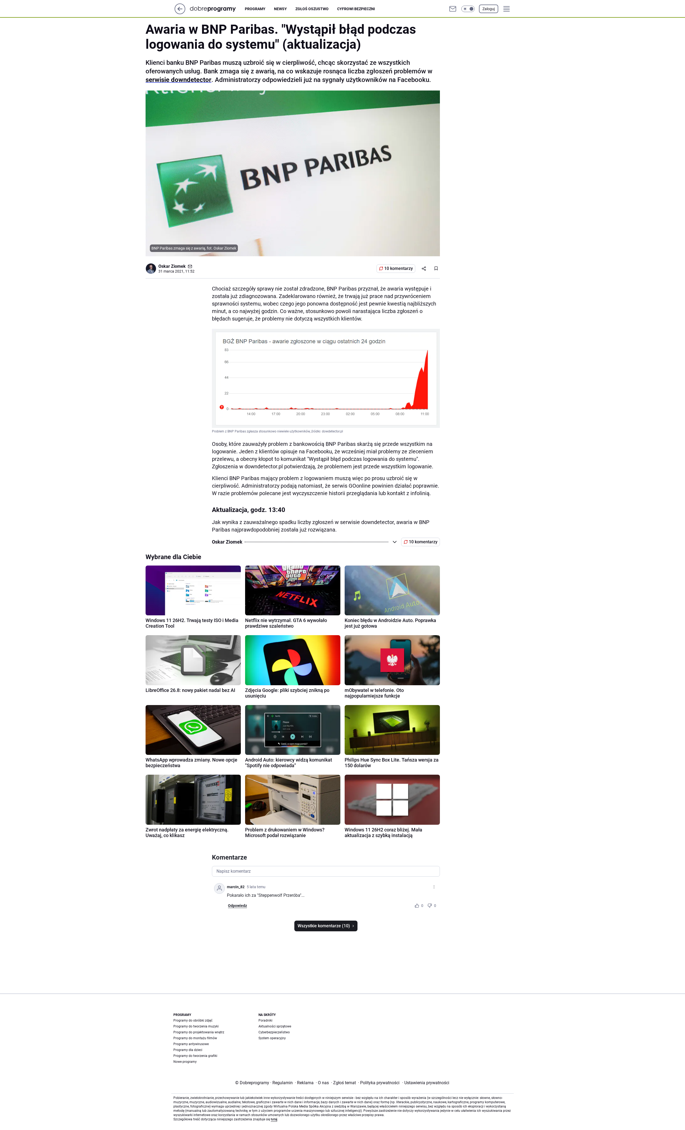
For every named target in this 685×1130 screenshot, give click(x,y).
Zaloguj (488, 9)
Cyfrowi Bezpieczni (356, 9)
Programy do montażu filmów (195, 1038)
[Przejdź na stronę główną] (179, 12)
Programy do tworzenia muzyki (196, 1026)
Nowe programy (185, 1062)
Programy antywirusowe (191, 1044)
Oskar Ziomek (172, 266)
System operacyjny (272, 1038)
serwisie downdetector (178, 80)
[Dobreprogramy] (217, 9)
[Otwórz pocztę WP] (452, 9)
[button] (468, 9)
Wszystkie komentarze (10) (324, 925)
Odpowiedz (237, 905)
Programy (255, 9)
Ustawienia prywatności (425, 1082)
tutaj (274, 1119)
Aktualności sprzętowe (274, 1026)
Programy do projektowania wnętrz (198, 1032)
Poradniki (265, 1020)
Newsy (280, 9)
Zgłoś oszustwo (312, 9)
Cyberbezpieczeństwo (274, 1032)
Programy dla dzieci (187, 1050)
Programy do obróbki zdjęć (192, 1020)
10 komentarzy (398, 268)
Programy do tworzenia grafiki (195, 1056)
